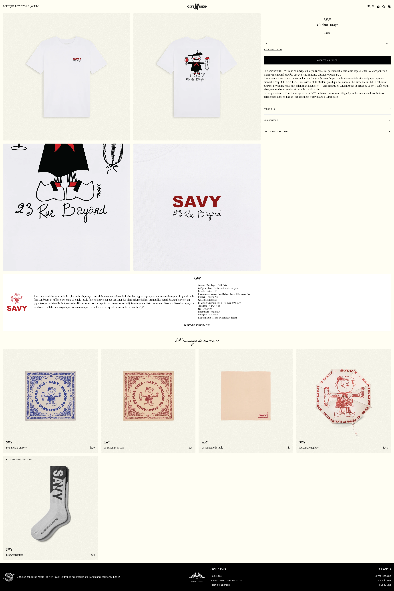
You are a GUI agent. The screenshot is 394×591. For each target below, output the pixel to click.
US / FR (370, 6)
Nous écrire (384, 580)
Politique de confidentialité (226, 580)
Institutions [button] (22, 6)
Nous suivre (384, 585)
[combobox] (327, 43)
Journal (35, 6)
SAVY (327, 20)
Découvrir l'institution (197, 325)
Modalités (216, 576)
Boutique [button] (8, 6)
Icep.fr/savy (207, 309)
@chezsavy (213, 315)
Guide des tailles (273, 49)
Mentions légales (220, 585)
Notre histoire (383, 576)
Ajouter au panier (327, 60)
